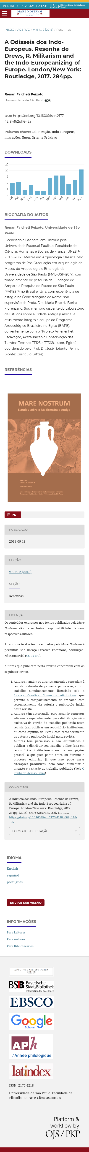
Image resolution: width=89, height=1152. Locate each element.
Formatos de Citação (30, 831)
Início (9, 29)
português (15, 882)
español (13, 875)
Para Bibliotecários (20, 946)
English (12, 868)
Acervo (23, 29)
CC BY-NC (32, 656)
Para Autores (16, 939)
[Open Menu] (4, 13)
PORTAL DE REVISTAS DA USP (25, 6)
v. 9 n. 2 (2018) (43, 29)
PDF (14, 515)
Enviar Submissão (26, 902)
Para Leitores (16, 932)
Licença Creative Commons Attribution (45, 695)
